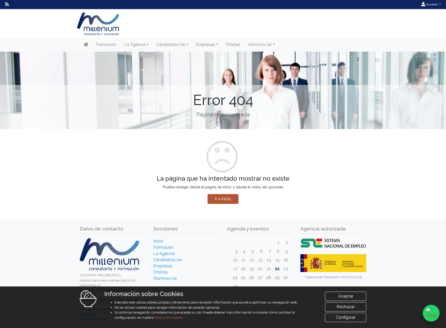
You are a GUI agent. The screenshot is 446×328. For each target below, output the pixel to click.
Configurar (345, 317)
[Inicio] (86, 45)
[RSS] (7, 4)
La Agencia (164, 253)
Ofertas (233, 44)
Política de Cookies (168, 317)
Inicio (158, 241)
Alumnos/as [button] (260, 44)
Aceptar (345, 296)
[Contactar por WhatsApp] (431, 313)
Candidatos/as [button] (170, 44)
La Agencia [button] (135, 44)
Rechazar (346, 306)
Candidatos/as (167, 259)
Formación (106, 44)
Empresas (162, 265)
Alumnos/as (165, 278)
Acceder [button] (432, 4)
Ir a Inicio (223, 198)
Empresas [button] (205, 44)
